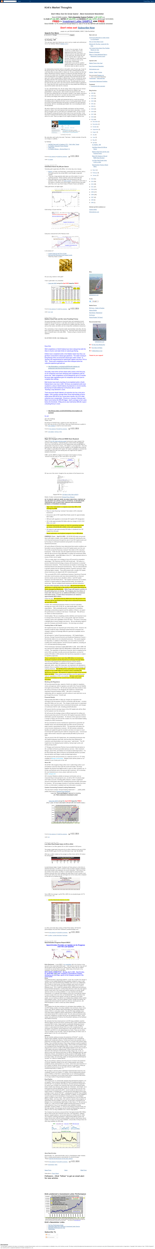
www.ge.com (52, 774)
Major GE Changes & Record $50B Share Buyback (62, 439)
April (94, 142)
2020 (92, 106)
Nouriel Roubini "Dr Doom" (96, 317)
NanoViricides (51, 1164)
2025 (92, 93)
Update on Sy (64, 43)
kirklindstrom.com (93, 295)
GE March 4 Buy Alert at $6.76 (70, 494)
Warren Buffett (93, 310)
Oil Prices (57, 431)
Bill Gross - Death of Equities (96, 308)
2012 (92, 184)
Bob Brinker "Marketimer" (95, 312)
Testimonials (51, 1229)
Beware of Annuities (94, 52)
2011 (92, 186)
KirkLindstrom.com (94, 69)
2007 (92, 197)
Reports (50, 171)
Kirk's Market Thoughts (58, 7)
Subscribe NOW (52, 283)
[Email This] (71, 156)
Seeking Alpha (93, 209)
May (94, 140)
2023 (92, 98)
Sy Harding (50, 159)
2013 (92, 181)
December (95, 121)
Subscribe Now (86, 27)
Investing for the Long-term (98, 86)
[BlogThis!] (73, 156)
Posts (48, 1234)
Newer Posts (48, 1170)
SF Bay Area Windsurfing (98, 344)
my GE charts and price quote (58, 441)
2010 (92, 189)
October (95, 126)
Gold (52, 311)
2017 (92, 114)
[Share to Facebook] (76, 156)
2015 (92, 119)
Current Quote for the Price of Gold (57, 253)
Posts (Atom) (55, 1173)
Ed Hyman (92, 315)
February (95, 172)
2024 (92, 96)
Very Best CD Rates (97, 347)
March (94, 170)
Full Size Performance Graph (55, 1225)
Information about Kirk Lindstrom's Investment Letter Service (64, 1226)
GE (49, 837)
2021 (92, 103)
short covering (67, 180)
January (95, 175)
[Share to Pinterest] (78, 156)
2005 (92, 202)
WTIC (60, 431)
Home (65, 1170)
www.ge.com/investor (57, 758)
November (95, 124)
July (94, 134)
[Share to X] (75, 156)
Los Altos (50, 935)
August (95, 132)
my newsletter (67, 964)
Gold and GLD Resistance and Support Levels (60, 255)
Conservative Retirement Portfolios (98, 81)
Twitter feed (51, 147)
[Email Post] (69, 156)
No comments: (64, 156)
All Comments (50, 1237)
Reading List (100, 75)
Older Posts (83, 1170)
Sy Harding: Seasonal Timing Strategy (58, 146)
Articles (91, 72)
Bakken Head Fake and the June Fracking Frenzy (61, 319)
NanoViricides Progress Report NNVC (58, 942)
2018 (92, 111)
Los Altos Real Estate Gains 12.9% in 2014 (59, 844)
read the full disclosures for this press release (61, 1158)
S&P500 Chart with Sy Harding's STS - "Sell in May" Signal (63, 144)
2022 (92, 101)
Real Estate (64, 935)
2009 (92, 192)
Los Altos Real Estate (57, 935)
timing (100, 72)
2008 (92, 194)
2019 (92, 109)
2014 (92, 179)
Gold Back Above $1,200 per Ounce (57, 166)
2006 (92, 200)
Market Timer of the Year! (96, 63)
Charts (95, 72)
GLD (49, 311)
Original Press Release (68, 497)
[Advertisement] (96, 242)
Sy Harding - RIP (50, 40)
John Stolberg (51, 425)
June (94, 137)
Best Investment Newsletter (96, 66)
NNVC (55, 973)
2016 (92, 117)
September (96, 129)
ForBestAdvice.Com (97, 350)
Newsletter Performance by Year (56, 1227)
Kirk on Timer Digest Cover (96, 41)
